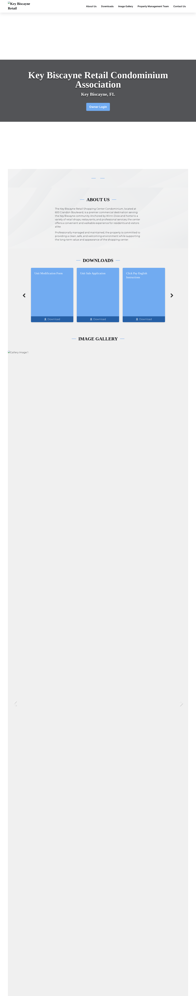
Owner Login (98, 107)
